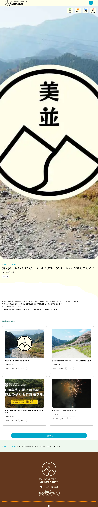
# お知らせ (5, 276)
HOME (6, 264)
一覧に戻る (49, 436)
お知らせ (13, 264)
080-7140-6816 (51, 487)
